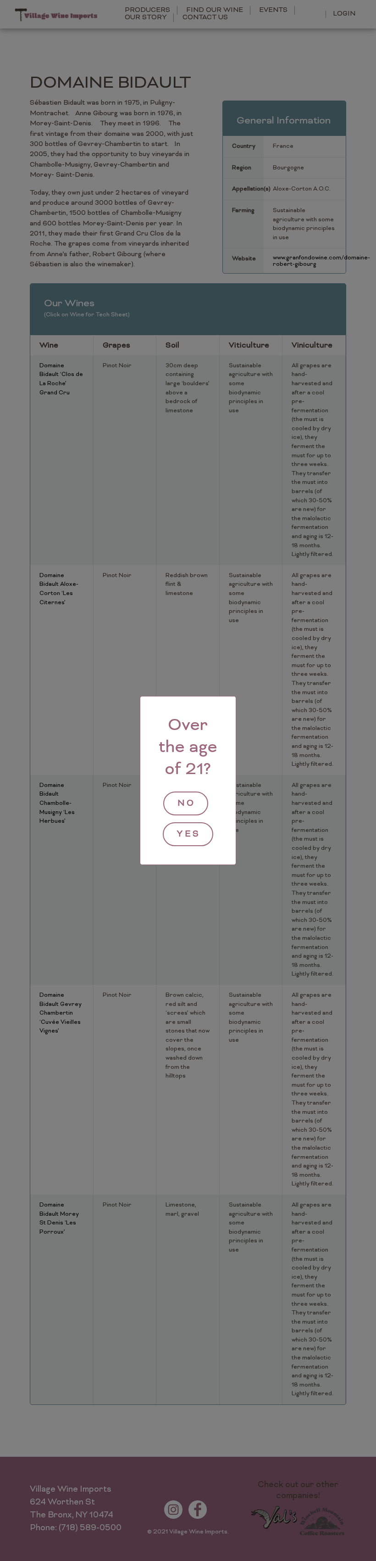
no (186, 803)
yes (189, 834)
